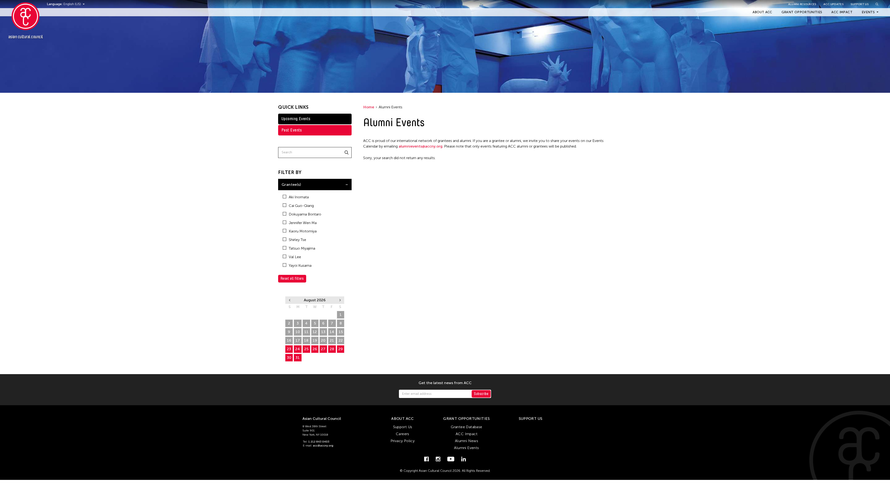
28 (332, 349)
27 (323, 349)
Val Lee (295, 257)
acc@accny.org (323, 445)
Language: (55, 4)
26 (315, 349)
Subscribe (481, 394)
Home (368, 107)
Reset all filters (292, 278)
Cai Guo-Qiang (301, 205)
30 (289, 357)
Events (868, 12)
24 (297, 349)
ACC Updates (833, 4)
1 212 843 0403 (318, 441)
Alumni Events (466, 448)
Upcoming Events (296, 118)
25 (306, 349)
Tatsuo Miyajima (302, 248)
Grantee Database (466, 427)
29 (340, 349)
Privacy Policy (403, 441)
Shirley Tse (297, 240)
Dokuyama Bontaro (305, 214)
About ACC (762, 12)
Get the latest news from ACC (445, 383)
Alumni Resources (802, 4)
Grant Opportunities (802, 12)
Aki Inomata (299, 197)
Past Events (291, 130)
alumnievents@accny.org (420, 146)
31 (298, 357)
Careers (402, 434)
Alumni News (466, 441)
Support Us (860, 4)
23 (289, 349)
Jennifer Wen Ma (303, 223)
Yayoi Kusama (300, 265)
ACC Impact (841, 12)
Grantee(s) (291, 184)
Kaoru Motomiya (303, 231)
